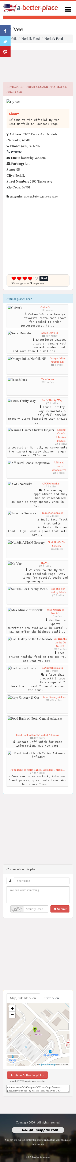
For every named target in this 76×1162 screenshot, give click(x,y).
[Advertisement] (38, 66)
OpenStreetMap (47, 1064)
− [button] (12, 1014)
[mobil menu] (68, 8)
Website (16, 151)
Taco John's (47, 379)
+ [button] (12, 1008)
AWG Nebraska (50, 483)
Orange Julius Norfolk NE (57, 360)
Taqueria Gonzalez (52, 513)
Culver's (45, 307)
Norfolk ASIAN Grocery (56, 544)
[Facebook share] (5, 30)
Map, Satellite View (23, 998)
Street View (52, 998)
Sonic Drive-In (49, 333)
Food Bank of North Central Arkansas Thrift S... (38, 769)
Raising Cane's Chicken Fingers (61, 435)
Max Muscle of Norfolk (55, 611)
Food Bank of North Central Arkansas (37, 735)
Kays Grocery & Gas (53, 697)
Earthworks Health (52, 668)
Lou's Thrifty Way (52, 400)
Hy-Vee (45, 563)
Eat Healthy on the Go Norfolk (60, 642)
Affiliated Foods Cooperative (59, 466)
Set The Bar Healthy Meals (58, 590)
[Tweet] (5, 41)
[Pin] (5, 51)
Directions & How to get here (27, 1075)
